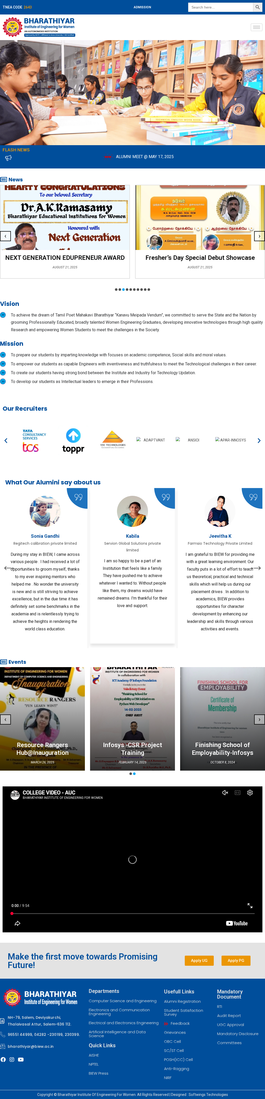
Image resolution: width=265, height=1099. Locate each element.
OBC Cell (172, 1041)
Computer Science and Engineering (123, 1001)
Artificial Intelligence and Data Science (117, 1033)
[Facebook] (3, 1060)
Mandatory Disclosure (238, 1033)
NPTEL (94, 1064)
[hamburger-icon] (256, 27)
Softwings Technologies (208, 1095)
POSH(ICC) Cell (178, 1059)
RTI (219, 1006)
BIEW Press (98, 1073)
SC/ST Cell (174, 1050)
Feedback (180, 1023)
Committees (229, 1042)
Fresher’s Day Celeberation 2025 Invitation (200, 257)
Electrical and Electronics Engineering (124, 1023)
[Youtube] (21, 1060)
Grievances (175, 1032)
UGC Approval (230, 1024)
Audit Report (229, 1015)
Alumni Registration (182, 1001)
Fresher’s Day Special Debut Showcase (65, 257)
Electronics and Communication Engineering (119, 1011)
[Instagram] (12, 1060)
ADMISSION (142, 7)
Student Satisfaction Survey (183, 1012)
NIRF (168, 1077)
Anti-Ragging (176, 1068)
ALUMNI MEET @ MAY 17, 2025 (92, 156)
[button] (6, 93)
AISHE (94, 1055)
